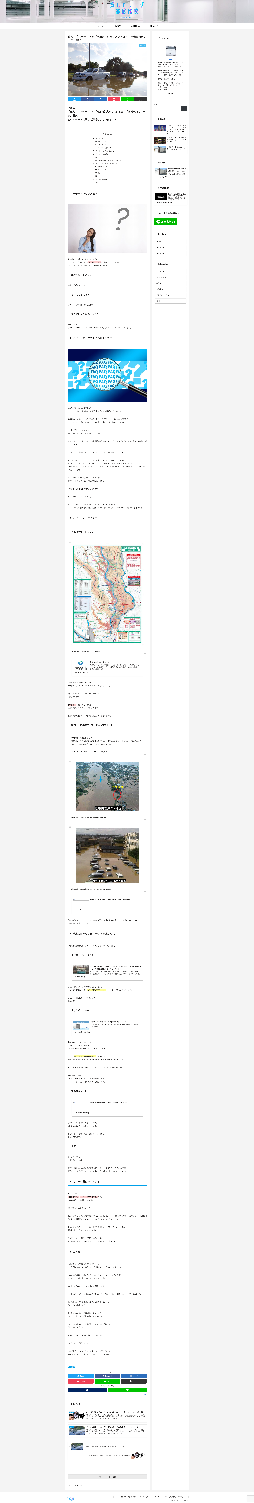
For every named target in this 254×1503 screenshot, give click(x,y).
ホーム (116, 1497)
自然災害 (72, 1367)
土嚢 (96, 176)
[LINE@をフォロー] (127, 1390)
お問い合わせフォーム (146, 1497)
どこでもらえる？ (100, 144)
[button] (140, 99)
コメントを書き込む (107, 1477)
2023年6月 (160, 247)
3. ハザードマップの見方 (101, 154)
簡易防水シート (99, 173)
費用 (158, 301)
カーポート (160, 271)
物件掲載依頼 (132, 1497)
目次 (104, 134)
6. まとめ (96, 182)
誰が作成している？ (101, 141)
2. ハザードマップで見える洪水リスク (105, 151)
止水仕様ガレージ (100, 170)
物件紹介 (159, 283)
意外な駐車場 (161, 277)
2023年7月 (160, 241)
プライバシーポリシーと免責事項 (165, 1497)
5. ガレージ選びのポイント (101, 179)
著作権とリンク (182, 1497)
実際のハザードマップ (102, 157)
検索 (155, 104)
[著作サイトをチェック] (87, 1390)
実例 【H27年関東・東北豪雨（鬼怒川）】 (108, 160)
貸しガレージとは (162, 295)
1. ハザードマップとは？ (101, 138)
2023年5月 (160, 253)
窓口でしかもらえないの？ (103, 148)
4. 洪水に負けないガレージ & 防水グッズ (106, 163)
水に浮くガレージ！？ (102, 166)
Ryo (170, 59)
